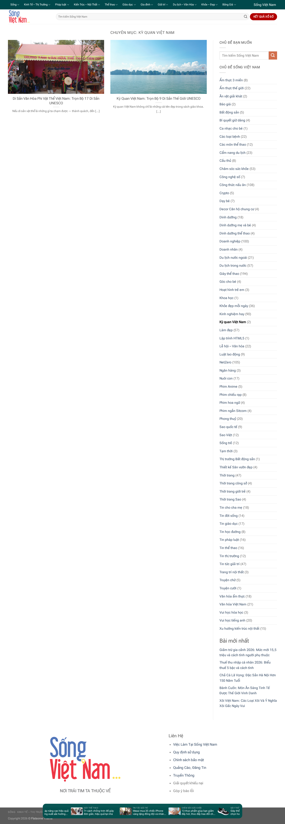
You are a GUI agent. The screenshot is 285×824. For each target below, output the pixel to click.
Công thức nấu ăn (232, 185)
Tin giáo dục (228, 524)
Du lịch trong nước (232, 265)
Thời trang (227, 475)
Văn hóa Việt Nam (232, 604)
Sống (13, 4)
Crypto (224, 193)
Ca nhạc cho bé (231, 128)
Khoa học (226, 298)
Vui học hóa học (231, 612)
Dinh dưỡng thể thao (234, 233)
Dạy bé (224, 201)
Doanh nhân (228, 249)
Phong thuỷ (227, 419)
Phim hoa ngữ (229, 403)
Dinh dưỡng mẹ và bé (235, 225)
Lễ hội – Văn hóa (231, 346)
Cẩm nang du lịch (232, 153)
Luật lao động (229, 354)
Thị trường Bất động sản (237, 459)
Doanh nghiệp (229, 241)
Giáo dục (127, 4)
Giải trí (161, 4)
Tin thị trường (229, 556)
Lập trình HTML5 (231, 338)
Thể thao (110, 4)
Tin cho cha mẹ (230, 507)
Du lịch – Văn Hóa (183, 4)
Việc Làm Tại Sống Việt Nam (195, 744)
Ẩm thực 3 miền (231, 80)
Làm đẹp (226, 330)
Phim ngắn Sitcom (233, 411)
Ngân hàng (227, 370)
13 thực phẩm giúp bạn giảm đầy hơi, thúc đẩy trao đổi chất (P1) (192, 812)
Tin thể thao (228, 548)
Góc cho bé (227, 282)
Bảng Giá (227, 4)
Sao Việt (225, 435)
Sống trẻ (225, 443)
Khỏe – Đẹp (208, 4)
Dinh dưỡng (228, 217)
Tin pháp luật (229, 540)
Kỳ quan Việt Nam (232, 322)
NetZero (225, 362)
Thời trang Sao (230, 499)
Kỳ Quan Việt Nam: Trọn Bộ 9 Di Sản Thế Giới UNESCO (159, 99)
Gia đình (145, 4)
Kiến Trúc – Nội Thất (85, 4)
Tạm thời (226, 451)
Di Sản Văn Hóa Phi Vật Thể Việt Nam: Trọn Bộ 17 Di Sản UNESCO (56, 101)
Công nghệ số (229, 177)
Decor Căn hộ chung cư (236, 209)
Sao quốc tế (228, 427)
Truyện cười (227, 588)
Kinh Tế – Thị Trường (36, 4)
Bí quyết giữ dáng (232, 120)
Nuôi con (226, 378)
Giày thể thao (229, 274)
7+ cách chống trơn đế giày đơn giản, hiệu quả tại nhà (93, 812)
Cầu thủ (225, 161)
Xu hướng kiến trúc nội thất (239, 628)
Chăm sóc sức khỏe (234, 169)
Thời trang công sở (233, 483)
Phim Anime (228, 386)
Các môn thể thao (232, 144)
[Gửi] (245, 16)
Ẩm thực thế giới (231, 88)
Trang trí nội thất (231, 572)
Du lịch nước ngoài (233, 258)
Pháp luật (60, 4)
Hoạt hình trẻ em (231, 290)
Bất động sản (229, 112)
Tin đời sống (228, 516)
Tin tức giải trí (229, 564)
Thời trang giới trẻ (232, 491)
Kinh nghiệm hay (231, 314)
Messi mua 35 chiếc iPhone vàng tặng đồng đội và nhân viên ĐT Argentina (142, 812)
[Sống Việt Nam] (29, 16)
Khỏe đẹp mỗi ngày (233, 306)
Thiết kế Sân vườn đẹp (235, 467)
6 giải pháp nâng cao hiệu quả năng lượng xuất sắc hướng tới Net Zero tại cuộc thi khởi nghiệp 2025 (45, 812)
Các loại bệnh (229, 137)
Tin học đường (230, 532)
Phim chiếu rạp (230, 395)
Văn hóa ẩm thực (232, 596)
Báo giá (225, 104)
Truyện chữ (227, 580)
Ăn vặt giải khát (230, 96)
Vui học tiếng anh (232, 620)
